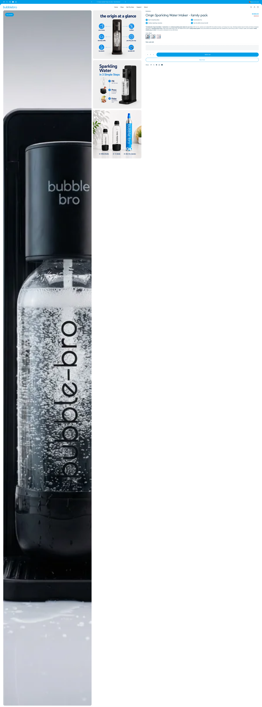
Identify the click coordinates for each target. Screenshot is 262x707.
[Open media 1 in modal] (47, 358)
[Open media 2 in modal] (117, 34)
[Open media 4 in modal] (117, 134)
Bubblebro (148, 11)
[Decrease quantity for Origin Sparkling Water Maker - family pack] (147, 55)
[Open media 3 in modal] (117, 84)
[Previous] (91, 2)
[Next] (125, 2)
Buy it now (202, 59)
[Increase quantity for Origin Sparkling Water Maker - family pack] (153, 55)
